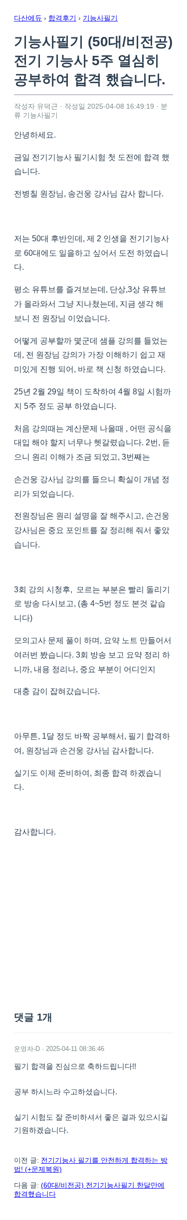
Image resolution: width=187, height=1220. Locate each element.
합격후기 (62, 18)
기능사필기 (100, 18)
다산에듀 (28, 18)
